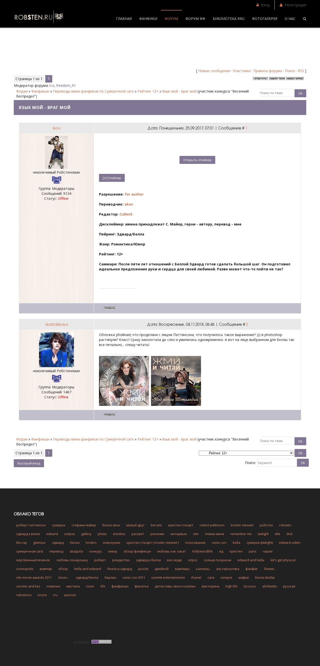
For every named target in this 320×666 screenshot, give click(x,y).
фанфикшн (120, 586)
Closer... (64, 577)
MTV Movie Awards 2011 (34, 577)
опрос (193, 560)
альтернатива (227, 568)
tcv (52, 85)
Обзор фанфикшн (137, 551)
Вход (265, 4)
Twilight (263, 534)
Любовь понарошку (72, 560)
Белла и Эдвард (119, 568)
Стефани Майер (84, 525)
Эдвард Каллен (28, 534)
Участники (241, 70)
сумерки (58, 525)
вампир (46, 568)
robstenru (24, 595)
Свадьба (76, 551)
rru (55, 595)
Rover (90, 586)
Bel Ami (156, 525)
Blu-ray (21, 542)
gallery (86, 534)
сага (211, 577)
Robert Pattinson (212, 525)
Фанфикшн (40, 91)
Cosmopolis (25, 568)
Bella (236, 542)
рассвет (138, 534)
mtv (196, 534)
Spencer (70, 595)
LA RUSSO (250, 586)
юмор (112, 551)
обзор (63, 568)
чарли (267, 551)
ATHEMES (82, 642)
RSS (301, 70)
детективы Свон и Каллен (175, 586)
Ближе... (270, 568)
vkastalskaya (56, 324)
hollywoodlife (202, 551)
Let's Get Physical (283, 560)
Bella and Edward (87, 568)
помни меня (214, 534)
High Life (232, 586)
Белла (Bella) (264, 577)
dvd (289, 534)
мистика (73, 586)
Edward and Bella (251, 560)
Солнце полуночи (217, 560)
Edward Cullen (289, 542)
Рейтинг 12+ (148, 91)
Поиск (290, 70)
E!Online (119, 534)
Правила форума (267, 70)
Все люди (174, 560)
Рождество (121, 560)
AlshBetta (269, 586)
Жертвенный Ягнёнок (33, 560)
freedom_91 (66, 85)
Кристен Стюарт (181, 525)
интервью (178, 534)
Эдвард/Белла (87, 577)
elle (277, 534)
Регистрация (295, 4)
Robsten (285, 525)
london (91, 542)
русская (289, 586)
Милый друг (135, 525)
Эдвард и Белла (148, 560)
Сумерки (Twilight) (259, 542)
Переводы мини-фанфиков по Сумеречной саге (93, 91)
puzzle (143, 568)
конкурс (95, 551)
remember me (241, 534)
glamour (39, 542)
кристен (236, 551)
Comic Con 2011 (133, 577)
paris (252, 551)
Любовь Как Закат (171, 551)
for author (134, 194)
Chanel (196, 577)
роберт (100, 560)
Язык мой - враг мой (179, 91)
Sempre (226, 577)
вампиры (182, 568)
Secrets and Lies (28, 586)
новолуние (111, 542)
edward (52, 534)
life (102, 586)
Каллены (203, 568)
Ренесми (157, 534)
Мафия (243, 577)
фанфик (252, 568)
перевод (56, 551)
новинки (53, 586)
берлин (110, 577)
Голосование (195, 542)
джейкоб (162, 568)
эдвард (58, 542)
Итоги (42, 595)
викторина (210, 586)
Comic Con (219, 542)
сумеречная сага (29, 551)
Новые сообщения (214, 70)
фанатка (141, 586)
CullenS (126, 214)
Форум (22, 91)
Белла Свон (111, 525)
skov (56, 128)
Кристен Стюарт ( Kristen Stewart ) (152, 542)
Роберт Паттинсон (31, 525)
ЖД (221, 551)
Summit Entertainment (168, 577)
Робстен (266, 525)
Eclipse (69, 534)
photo (102, 534)
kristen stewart (242, 525)
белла (75, 542)
